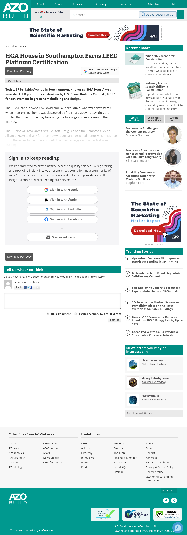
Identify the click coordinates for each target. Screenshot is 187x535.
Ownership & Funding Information (159, 478)
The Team (120, 453)
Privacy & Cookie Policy (159, 467)
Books (84, 462)
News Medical (51, 457)
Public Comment (60, 314)
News (23, 46)
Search (150, 448)
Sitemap (119, 472)
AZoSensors (50, 443)
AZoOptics (15, 462)
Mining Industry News (155, 378)
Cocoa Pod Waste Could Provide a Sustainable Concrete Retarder (155, 333)
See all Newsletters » (139, 413)
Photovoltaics (150, 396)
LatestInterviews (134, 119)
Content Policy (154, 472)
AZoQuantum (51, 448)
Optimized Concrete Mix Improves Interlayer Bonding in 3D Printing (156, 260)
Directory (86, 453)
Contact (150, 453)
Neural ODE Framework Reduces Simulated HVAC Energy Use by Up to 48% (157, 320)
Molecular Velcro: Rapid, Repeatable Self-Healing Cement (157, 274)
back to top (168, 490)
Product (86, 467)
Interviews (87, 457)
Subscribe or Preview (153, 364)
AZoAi (46, 453)
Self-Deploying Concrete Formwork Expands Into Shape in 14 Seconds (156, 289)
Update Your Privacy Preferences (33, 530)
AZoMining (15, 467)
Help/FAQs (120, 467)
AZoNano (14, 448)
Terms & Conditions (158, 462)
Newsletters (121, 462)
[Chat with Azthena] (177, 527)
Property (119, 443)
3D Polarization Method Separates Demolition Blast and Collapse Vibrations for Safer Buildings (155, 305)
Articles (85, 448)
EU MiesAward (174, 119)
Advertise (151, 457)
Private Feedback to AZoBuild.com (99, 314)
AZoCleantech (17, 457)
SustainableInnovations (154, 119)
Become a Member (125, 457)
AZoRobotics (16, 453)
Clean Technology (153, 360)
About (149, 443)
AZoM (12, 443)
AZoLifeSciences (53, 462)
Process (118, 448)
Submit (114, 319)
